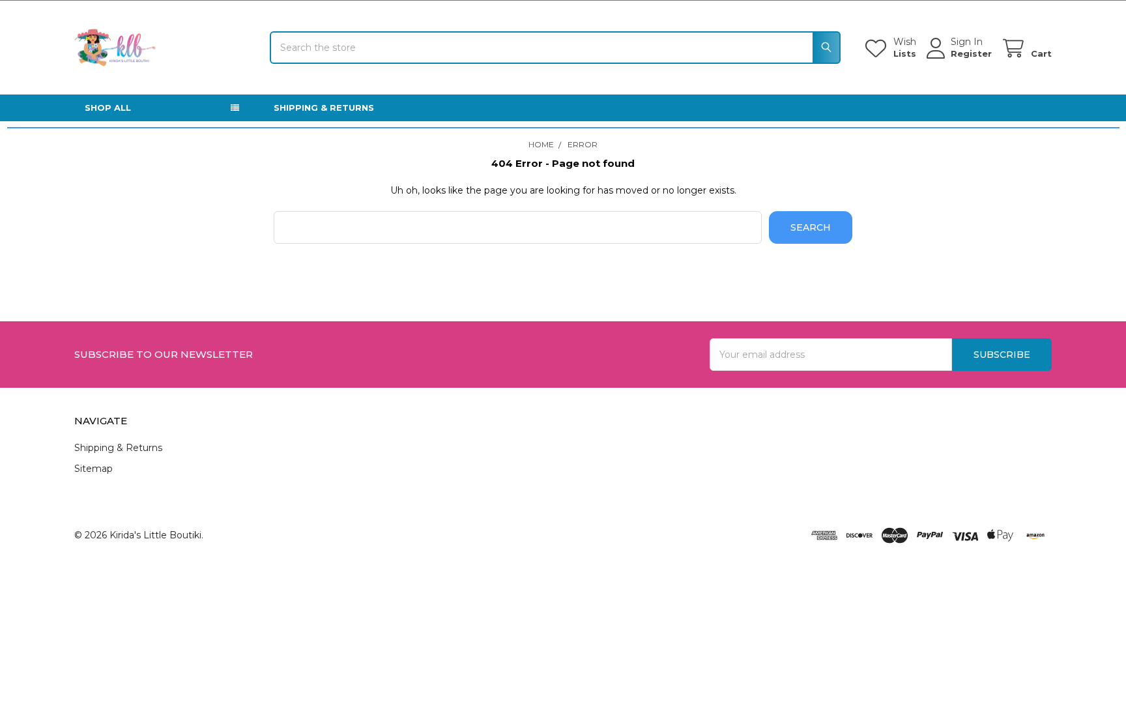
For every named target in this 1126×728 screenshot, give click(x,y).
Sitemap (93, 468)
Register (971, 53)
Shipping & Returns (324, 107)
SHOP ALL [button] (108, 107)
